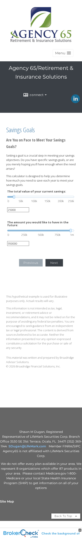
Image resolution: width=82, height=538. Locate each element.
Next (54, 263)
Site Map (7, 501)
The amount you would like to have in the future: (37, 224)
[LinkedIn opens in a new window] (75, 101)
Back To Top (63, 516)
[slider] (40, 197)
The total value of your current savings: (36, 191)
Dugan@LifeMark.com (28, 446)
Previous (30, 263)
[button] (63, 53)
